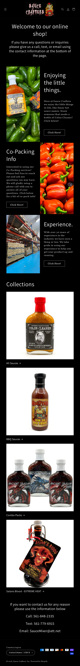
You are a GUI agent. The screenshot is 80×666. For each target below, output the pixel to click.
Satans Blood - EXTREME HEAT (23, 591)
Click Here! (54, 132)
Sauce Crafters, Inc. (21, 661)
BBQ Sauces (13, 439)
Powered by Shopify (39, 661)
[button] (5, 9)
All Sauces (12, 363)
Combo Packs (14, 515)
